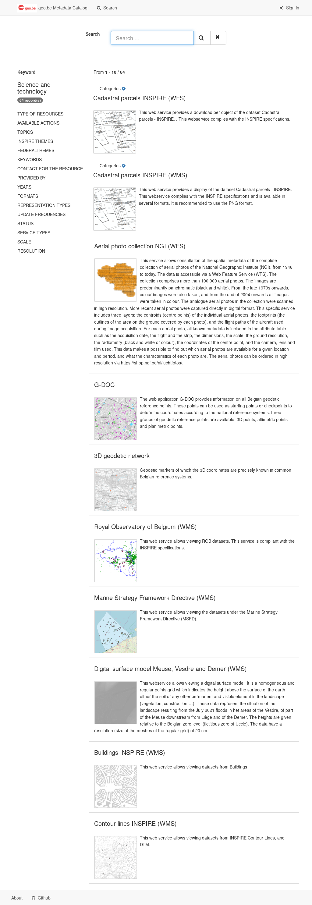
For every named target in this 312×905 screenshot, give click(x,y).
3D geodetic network (122, 455)
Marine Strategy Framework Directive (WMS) (155, 597)
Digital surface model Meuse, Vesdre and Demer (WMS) (170, 668)
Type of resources (40, 114)
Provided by (31, 178)
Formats (27, 196)
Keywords (29, 159)
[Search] (202, 38)
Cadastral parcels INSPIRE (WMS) (140, 174)
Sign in (292, 8)
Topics (25, 132)
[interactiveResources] (124, 88)
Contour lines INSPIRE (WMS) (135, 823)
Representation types (43, 205)
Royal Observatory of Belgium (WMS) (145, 526)
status (25, 223)
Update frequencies (41, 214)
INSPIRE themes (35, 141)
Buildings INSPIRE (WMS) (129, 752)
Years (24, 187)
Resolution (31, 251)
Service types (33, 232)
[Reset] (218, 38)
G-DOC (104, 384)
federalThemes (35, 150)
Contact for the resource (50, 168)
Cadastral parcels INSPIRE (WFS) (139, 97)
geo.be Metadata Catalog (62, 8)
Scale (24, 242)
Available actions (38, 123)
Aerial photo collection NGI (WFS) (140, 245)
